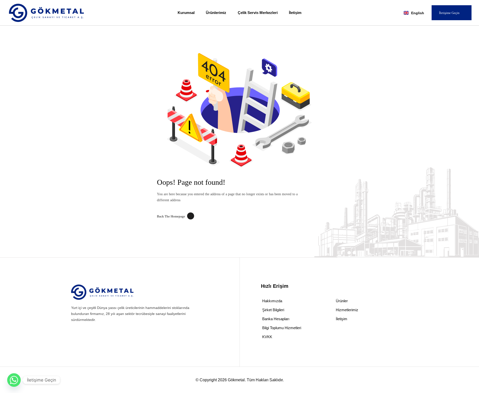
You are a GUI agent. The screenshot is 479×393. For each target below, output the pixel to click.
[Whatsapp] (14, 380)
